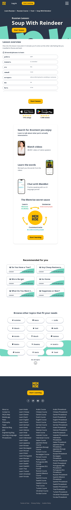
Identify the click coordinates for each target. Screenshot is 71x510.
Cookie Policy (46, 503)
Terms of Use (24, 503)
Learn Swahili (23, 464)
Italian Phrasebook (59, 442)
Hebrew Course (41, 430)
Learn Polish (23, 453)
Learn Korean (24, 445)
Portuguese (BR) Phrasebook (58, 467)
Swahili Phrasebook (60, 484)
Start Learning (28, 3)
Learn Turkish (24, 471)
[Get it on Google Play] (45, 111)
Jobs (3, 430)
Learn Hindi (23, 433)
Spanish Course (41, 478)
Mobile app (6, 417)
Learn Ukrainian (24, 474)
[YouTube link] (37, 400)
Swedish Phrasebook (60, 487)
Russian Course (22, 11)
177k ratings (27, 117)
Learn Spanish (24, 461)
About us (5, 409)
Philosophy (6, 422)
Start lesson (19, 30)
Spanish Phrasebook (60, 482)
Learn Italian (23, 440)
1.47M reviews (45, 117)
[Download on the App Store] (27, 111)
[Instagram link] (42, 400)
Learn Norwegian (25, 448)
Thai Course (40, 486)
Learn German (24, 425)
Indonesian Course (42, 438)
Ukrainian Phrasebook (61, 495)
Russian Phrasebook (60, 475)
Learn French (23, 422)
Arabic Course (41, 409)
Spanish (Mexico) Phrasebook (59, 478)
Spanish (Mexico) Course (42, 474)
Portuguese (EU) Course (42, 467)
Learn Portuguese (25, 456)
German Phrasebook (60, 425)
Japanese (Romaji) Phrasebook (59, 450)
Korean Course (41, 452)
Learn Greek (23, 427)
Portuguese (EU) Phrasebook (58, 471)
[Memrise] (4, 3)
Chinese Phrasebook (60, 412)
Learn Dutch (23, 417)
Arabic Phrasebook (59, 409)
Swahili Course (41, 481)
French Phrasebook (60, 422)
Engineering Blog (8, 433)
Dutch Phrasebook (59, 417)
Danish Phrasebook (60, 415)
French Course (41, 422)
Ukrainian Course (42, 491)
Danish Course (41, 415)
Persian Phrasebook (60, 461)
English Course (41, 420)
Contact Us (6, 412)
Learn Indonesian (25, 438)
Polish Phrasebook (59, 463)
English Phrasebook (60, 420)
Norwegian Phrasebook (57, 457)
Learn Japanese (24, 443)
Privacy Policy (35, 503)
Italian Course (41, 440)
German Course (41, 425)
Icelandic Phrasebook (60, 435)
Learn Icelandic (24, 435)
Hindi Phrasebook (59, 433)
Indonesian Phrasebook (57, 439)
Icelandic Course (41, 435)
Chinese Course (41, 412)
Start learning (35, 237)
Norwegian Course (42, 454)
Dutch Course (41, 417)
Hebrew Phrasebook (60, 430)
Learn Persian (24, 451)
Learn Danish (23, 415)
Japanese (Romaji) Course (42, 448)
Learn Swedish (24, 466)
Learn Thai (23, 469)
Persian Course (41, 457)
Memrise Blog (7, 427)
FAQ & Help (6, 415)
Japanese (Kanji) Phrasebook (58, 446)
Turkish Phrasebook (60, 492)
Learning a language (9, 435)
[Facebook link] (28, 400)
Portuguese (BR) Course (42, 463)
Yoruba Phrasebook (60, 497)
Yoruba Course (41, 493)
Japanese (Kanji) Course (41, 444)
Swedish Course (41, 483)
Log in (14, 3)
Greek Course (41, 427)
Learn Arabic (23, 409)
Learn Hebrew (24, 430)
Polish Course (41, 460)
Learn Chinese (24, 412)
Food (32, 11)
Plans (4, 420)
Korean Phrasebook (60, 454)
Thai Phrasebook (59, 489)
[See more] (67, 3)
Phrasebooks (6, 438)
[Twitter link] (33, 400)
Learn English (24, 420)
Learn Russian (9, 11)
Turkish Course (41, 488)
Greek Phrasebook (59, 427)
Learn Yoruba (24, 476)
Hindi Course (40, 433)
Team (4, 425)
